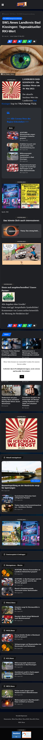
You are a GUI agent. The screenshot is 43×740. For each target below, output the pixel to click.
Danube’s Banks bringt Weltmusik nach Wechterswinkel (27, 617)
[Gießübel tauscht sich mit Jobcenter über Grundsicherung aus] (12, 147)
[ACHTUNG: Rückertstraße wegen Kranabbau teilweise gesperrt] (12, 135)
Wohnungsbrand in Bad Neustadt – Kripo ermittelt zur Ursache (27, 701)
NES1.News (21, 722)
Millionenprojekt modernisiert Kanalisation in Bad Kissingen (27, 156)
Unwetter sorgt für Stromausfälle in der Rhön (27, 608)
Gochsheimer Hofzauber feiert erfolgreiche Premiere (25, 497)
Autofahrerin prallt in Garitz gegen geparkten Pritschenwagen (27, 673)
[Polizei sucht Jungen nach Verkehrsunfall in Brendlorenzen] (7, 693)
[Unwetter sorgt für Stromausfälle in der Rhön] (7, 610)
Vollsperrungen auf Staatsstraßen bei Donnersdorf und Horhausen (28, 645)
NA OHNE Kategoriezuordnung (26, 14)
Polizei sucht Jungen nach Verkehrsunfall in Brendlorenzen (26, 691)
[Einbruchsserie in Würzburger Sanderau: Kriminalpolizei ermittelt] (31, 343)
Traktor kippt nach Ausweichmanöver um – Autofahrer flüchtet (28, 506)
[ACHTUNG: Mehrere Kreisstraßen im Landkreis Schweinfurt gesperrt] (7, 573)
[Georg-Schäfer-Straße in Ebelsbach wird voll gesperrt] (7, 638)
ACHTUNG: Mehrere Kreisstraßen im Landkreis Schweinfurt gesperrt (27, 570)
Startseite (6, 14)
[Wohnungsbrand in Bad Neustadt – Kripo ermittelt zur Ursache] (7, 703)
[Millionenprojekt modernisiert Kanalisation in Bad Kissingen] (12, 156)
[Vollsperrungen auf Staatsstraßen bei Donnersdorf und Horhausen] (7, 647)
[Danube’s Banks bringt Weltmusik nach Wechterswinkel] (7, 619)
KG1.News (36, 719)
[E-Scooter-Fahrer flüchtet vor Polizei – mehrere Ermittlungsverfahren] (11, 343)
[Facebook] (9, 41)
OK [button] (22, 376)
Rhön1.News (22, 719)
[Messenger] (19, 41)
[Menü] (3, 5)
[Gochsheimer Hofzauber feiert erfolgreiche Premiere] (7, 499)
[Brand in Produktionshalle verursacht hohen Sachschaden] (7, 591)
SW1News (13, 14)
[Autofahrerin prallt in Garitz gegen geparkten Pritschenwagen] (7, 675)
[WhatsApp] (24, 41)
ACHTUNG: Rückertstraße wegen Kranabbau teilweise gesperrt (27, 135)
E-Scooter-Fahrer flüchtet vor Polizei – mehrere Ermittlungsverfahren (11, 353)
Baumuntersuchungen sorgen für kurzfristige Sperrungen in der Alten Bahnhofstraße (28, 167)
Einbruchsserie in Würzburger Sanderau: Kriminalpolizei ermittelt (30, 353)
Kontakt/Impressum (21, 716)
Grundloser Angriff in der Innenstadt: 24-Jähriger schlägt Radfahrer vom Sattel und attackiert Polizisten (31, 401)
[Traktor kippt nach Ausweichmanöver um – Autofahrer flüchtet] (7, 508)
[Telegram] (29, 41)
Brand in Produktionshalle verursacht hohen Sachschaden (26, 589)
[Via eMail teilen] (34, 41)
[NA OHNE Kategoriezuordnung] (21, 4)
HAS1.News (29, 719)
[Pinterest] (14, 41)
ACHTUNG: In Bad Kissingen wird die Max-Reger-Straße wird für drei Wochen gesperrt (28, 580)
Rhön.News (15, 719)
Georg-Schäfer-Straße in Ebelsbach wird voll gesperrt (27, 636)
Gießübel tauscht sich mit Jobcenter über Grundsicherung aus (28, 145)
